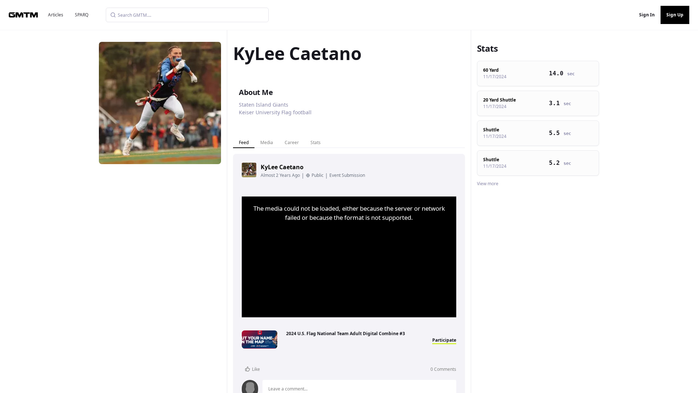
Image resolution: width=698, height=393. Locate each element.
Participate (444, 340)
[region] (349, 256)
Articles (55, 15)
